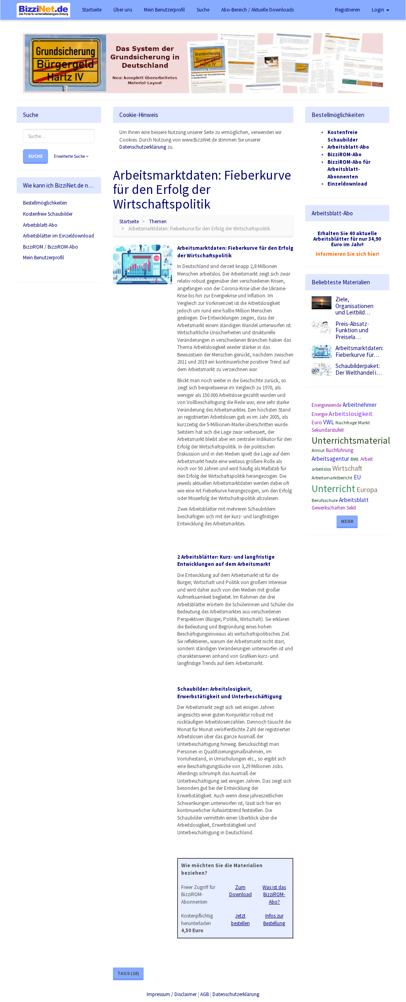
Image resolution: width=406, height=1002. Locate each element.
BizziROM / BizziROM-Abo (50, 246)
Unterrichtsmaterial (351, 440)
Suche (35, 156)
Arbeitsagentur (330, 458)
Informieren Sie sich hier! (347, 254)
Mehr (347, 521)
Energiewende (326, 405)
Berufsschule (325, 500)
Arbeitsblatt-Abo (40, 225)
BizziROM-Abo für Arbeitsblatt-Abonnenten (348, 169)
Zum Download (240, 891)
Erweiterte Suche (70, 156)
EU (357, 477)
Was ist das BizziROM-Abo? (274, 894)
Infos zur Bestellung (274, 919)
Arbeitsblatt (354, 500)
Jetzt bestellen (240, 919)
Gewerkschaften (328, 507)
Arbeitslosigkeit (351, 414)
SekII (351, 507)
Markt (364, 422)
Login (378, 9)
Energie (319, 414)
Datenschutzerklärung (142, 147)
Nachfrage (346, 422)
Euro (317, 422)
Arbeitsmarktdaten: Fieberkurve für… (359, 351)
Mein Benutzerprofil (43, 257)
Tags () (128, 973)
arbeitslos (321, 469)
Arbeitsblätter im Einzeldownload (58, 235)
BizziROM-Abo (344, 154)
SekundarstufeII (328, 430)
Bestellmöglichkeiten (45, 202)
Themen (158, 221)
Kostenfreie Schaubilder (48, 214)
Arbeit (366, 459)
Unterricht (333, 488)
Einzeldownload (347, 183)
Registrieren (347, 9)
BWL (354, 459)
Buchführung (339, 450)
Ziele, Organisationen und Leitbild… (354, 305)
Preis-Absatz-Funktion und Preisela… (352, 330)
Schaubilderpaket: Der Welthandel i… (358, 369)
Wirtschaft (347, 468)
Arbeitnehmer (360, 404)
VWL (328, 422)
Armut (318, 450)
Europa (366, 489)
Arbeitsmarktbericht (332, 478)
